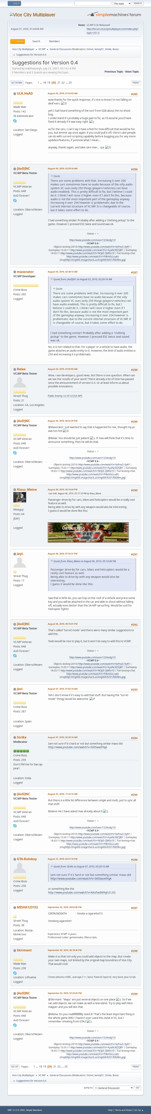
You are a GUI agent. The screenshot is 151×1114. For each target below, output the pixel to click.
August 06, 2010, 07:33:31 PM (62, 553)
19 (48, 82)
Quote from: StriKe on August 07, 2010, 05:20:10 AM (81, 866)
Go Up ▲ (139, 1110)
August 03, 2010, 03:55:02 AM (62, 368)
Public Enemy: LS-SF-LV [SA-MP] (65, 395)
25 (70, 82)
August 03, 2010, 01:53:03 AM (62, 93)
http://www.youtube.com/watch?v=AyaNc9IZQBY (96, 250)
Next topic (132, 71)
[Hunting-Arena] (15, 773)
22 (63, 82)
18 (44, 82)
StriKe (108, 49)
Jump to (88, 1087)
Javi (20, 689)
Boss (115, 49)
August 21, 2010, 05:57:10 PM (62, 858)
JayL (20, 554)
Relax (21, 369)
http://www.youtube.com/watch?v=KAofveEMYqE (78, 892)
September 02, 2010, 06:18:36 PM (65, 950)
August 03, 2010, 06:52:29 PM (62, 420)
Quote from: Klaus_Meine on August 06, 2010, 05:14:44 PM (84, 561)
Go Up (14, 1066)
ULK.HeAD (25, 93)
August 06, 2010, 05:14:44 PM (62, 489)
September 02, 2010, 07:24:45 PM (65, 993)
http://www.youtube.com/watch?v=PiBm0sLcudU (92, 256)
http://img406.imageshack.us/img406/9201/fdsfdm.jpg (95, 260)
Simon (90, 49)
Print (136, 82)
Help (110, 1110)
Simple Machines (34, 1110)
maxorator (25, 272)
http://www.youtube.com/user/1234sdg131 (92, 240)
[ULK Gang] (15, 125)
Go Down (16, 82)
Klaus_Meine (27, 489)
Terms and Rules (123, 1110)
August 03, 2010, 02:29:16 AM (62, 168)
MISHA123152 (27, 907)
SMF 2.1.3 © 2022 (16, 1110)
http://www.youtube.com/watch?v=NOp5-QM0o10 (87, 253)
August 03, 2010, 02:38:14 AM (62, 271)
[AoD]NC (23, 168)
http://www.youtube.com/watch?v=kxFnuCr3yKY (104, 246)
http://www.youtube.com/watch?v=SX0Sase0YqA (77, 747)
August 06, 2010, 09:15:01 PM (62, 623)
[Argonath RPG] (15, 523)
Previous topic (114, 71)
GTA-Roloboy (27, 859)
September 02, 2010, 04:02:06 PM (65, 907)
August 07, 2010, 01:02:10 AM (62, 688)
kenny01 (99, 49)
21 (59, 82)
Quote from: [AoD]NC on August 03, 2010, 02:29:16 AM (82, 279)
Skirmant (24, 950)
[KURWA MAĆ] (15, 204)
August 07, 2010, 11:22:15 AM (62, 793)
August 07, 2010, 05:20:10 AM (62, 737)
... (41, 82)
